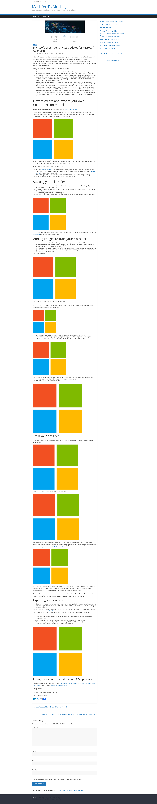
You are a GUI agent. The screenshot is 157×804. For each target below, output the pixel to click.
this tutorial (49, 611)
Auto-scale (112, 21)
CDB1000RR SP (121, 33)
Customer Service (109, 36)
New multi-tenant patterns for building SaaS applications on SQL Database (69, 714)
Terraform (104, 53)
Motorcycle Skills (103, 48)
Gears (101, 42)
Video (122, 53)
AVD (123, 21)
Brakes (103, 33)
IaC (118, 42)
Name (34, 751)
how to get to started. (70, 109)
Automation (118, 21)
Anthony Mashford (51, 53)
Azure (35, 44)
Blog (39, 16)
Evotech (116, 36)
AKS (103, 21)
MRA (109, 48)
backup (120, 31)
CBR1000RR (108, 33)
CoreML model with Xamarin (59, 685)
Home (34, 16)
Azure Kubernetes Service (117, 28)
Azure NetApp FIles (109, 30)
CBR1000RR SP (114, 33)
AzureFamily (105, 27)
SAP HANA (110, 50)
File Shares (105, 39)
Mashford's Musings (49, 6)
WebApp (101, 55)
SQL (116, 50)
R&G (101, 50)
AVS (100, 24)
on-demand (120, 48)
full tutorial (36, 235)
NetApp (113, 48)
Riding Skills (104, 50)
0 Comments (61, 53)
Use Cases (119, 53)
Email (34, 760)
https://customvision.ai (52, 191)
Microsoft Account (45, 170)
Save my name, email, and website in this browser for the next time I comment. (58, 779)
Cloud (102, 36)
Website (34, 770)
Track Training (113, 53)
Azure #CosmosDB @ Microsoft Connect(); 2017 (49, 707)
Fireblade (112, 40)
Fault (119, 36)
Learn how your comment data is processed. (69, 790)
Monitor (118, 45)
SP (113, 50)
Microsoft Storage (107, 45)
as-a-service (107, 21)
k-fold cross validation (60, 547)
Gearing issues (119, 39)
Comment (35, 727)
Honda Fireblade (107, 42)
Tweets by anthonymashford (112, 60)
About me (46, 16)
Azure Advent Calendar (114, 24)
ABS (100, 21)
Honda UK (114, 42)
